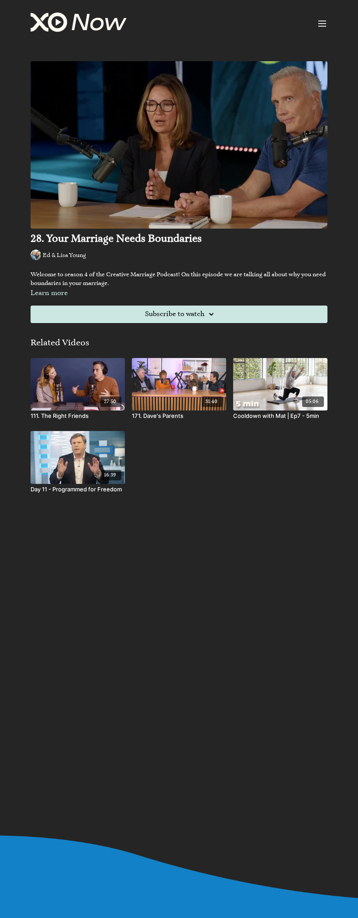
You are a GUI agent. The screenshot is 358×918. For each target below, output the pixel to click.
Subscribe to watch (174, 314)
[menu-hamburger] (322, 23)
